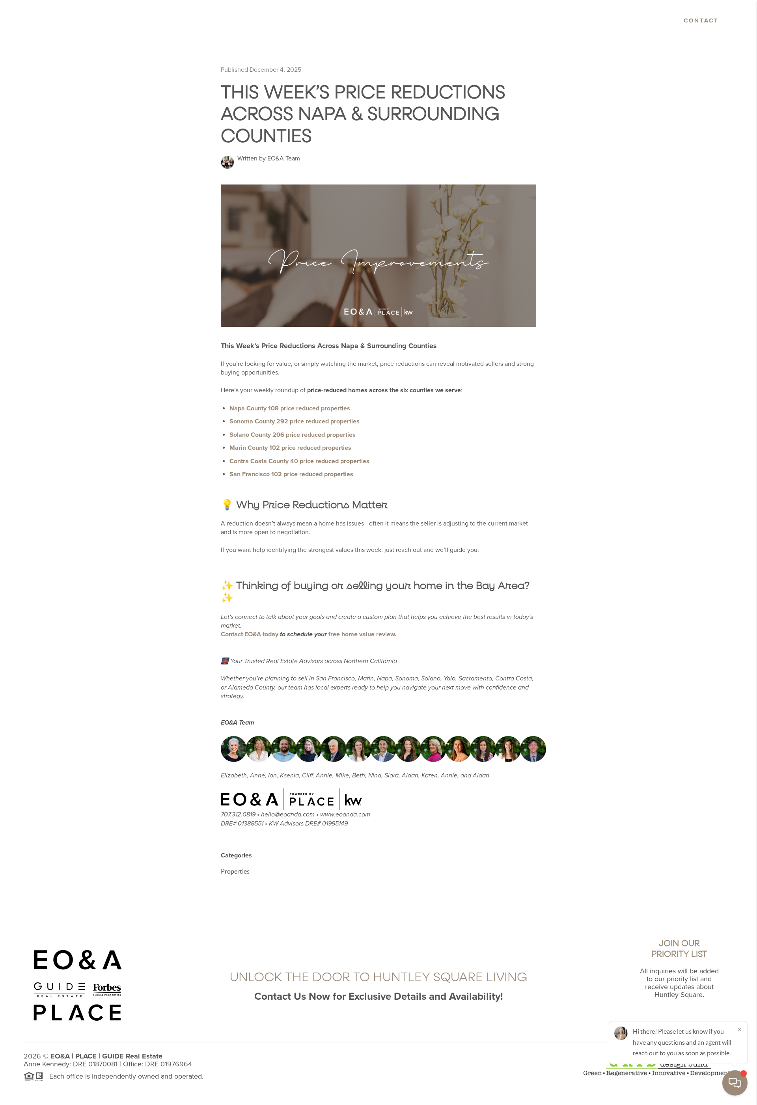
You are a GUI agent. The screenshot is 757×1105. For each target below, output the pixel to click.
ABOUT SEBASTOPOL (567, 20)
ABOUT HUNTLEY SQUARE (476, 20)
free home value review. (362, 634)
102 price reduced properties (290, 448)
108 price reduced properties (289, 408)
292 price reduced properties (294, 421)
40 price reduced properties (299, 461)
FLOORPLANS (640, 20)
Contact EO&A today (249, 634)
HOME (406, 20)
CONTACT (701, 20)
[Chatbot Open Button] (735, 1083)
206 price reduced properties (292, 435)
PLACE (86, 1056)
